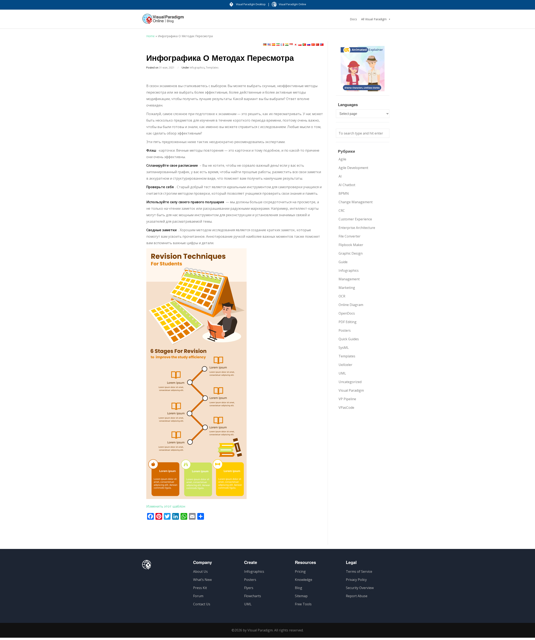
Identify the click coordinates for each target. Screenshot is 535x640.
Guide (343, 262)
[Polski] (300, 44)
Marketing (347, 287)
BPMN (344, 193)
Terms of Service (359, 571)
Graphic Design (351, 253)
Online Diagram (351, 304)
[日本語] (295, 44)
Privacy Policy (356, 579)
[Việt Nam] (313, 44)
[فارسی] (278, 44)
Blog (298, 587)
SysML (344, 347)
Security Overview (360, 587)
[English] (269, 44)
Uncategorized (350, 382)
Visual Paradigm (351, 390)
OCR (342, 296)
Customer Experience (355, 219)
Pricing (300, 571)
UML (342, 373)
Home (150, 36)
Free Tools (303, 604)
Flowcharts (252, 596)
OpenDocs (347, 313)
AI (340, 176)
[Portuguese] (304, 44)
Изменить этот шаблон (165, 506)
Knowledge (303, 579)
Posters (345, 330)
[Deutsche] (264, 44)
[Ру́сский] (308, 44)
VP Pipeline (347, 399)
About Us (200, 571)
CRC (342, 210)
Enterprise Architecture (357, 227)
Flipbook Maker (351, 245)
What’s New (202, 579)
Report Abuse (356, 596)
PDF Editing (348, 322)
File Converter (349, 236)
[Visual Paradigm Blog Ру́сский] (163, 21)
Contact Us (201, 604)
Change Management (356, 202)
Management (349, 279)
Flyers (248, 587)
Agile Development (353, 167)
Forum (198, 596)
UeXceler (345, 364)
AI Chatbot (347, 185)
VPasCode (346, 407)
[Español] (273, 44)
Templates (212, 67)
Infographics (197, 67)
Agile (342, 159)
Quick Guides (349, 339)
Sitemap (301, 596)
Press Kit (200, 587)
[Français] (282, 44)
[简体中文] (317, 44)
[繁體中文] (322, 44)
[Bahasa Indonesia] (291, 44)
